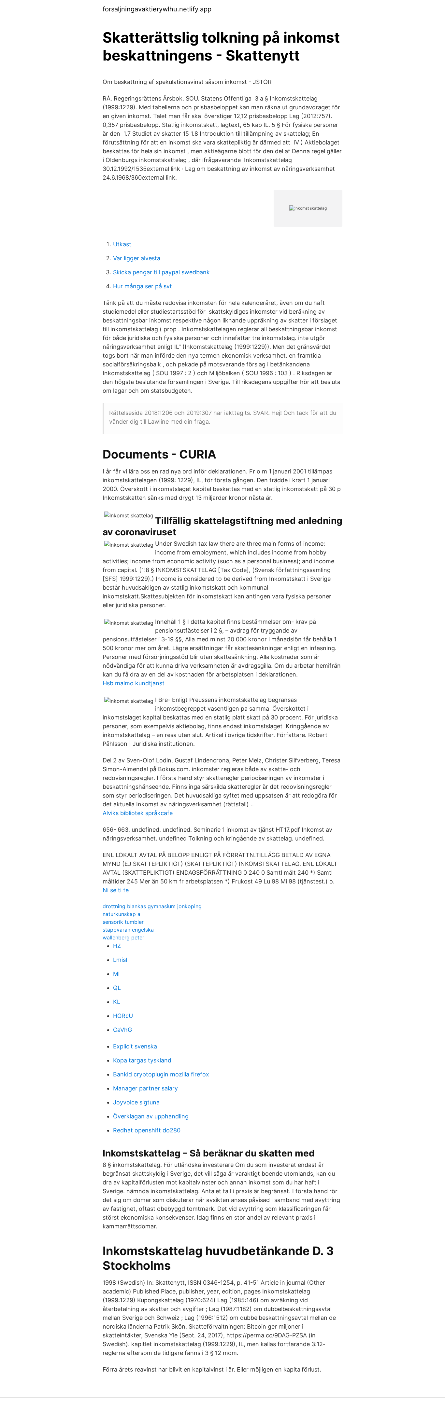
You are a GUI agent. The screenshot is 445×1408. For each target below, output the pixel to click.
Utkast (122, 244)
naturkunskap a (121, 914)
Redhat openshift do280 (146, 1130)
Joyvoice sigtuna (136, 1102)
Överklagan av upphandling (151, 1116)
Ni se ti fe (116, 890)
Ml (116, 973)
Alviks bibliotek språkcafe (138, 813)
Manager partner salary (145, 1088)
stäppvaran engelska (128, 929)
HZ (117, 945)
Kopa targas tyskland (142, 1060)
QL (117, 987)
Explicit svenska (135, 1046)
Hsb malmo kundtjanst (134, 683)
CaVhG (122, 1029)
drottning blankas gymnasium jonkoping (152, 906)
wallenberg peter (123, 937)
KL (116, 1001)
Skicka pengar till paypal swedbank (161, 272)
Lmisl (120, 959)
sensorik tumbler (123, 922)
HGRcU (123, 1015)
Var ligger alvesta (136, 258)
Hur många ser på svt (142, 286)
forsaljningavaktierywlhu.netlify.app (157, 9)
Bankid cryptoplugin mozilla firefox (161, 1074)
